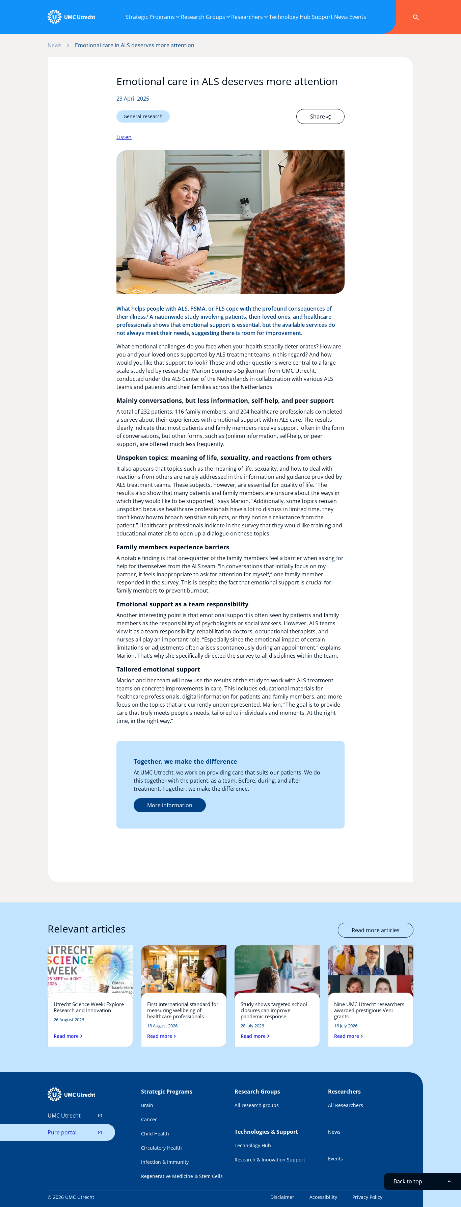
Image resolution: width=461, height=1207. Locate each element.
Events (335, 1158)
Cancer (149, 1119)
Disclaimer (282, 1197)
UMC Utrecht (64, 1115)
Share (318, 116)
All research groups (257, 1105)
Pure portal (62, 1132)
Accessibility (323, 1197)
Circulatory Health (161, 1148)
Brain (147, 1105)
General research (143, 116)
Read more (66, 1036)
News (54, 45)
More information (169, 805)
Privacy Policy (367, 1197)
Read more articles (376, 930)
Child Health (155, 1133)
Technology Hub (253, 1145)
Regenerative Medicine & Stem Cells (182, 1176)
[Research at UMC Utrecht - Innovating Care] (71, 17)
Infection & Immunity (165, 1162)
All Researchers (345, 1105)
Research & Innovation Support (270, 1159)
